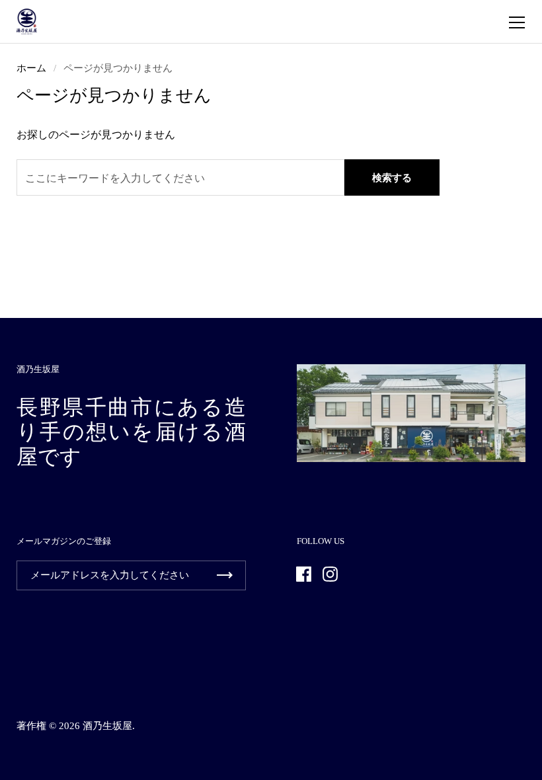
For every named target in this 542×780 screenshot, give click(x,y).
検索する (392, 178)
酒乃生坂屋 (107, 726)
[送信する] (225, 575)
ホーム (31, 68)
